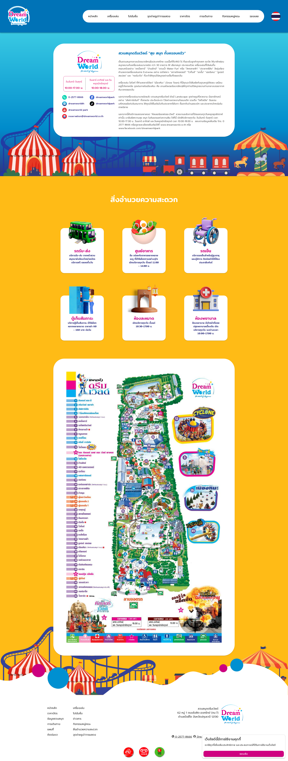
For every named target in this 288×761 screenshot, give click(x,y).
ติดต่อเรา (52, 735)
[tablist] (173, 16)
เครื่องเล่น (78, 708)
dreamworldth (76, 103)
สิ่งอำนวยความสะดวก (85, 729)
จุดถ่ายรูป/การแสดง (84, 735)
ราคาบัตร (52, 713)
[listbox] (55, 721)
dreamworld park (78, 110)
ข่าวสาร (77, 719)
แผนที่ (50, 729)
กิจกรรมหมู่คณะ (82, 724)
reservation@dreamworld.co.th (86, 116)
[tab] (92, 16)
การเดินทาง (53, 724)
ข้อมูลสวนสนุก (55, 719)
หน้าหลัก (52, 708)
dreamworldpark (105, 97)
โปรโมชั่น (77, 713)
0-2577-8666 (75, 97)
